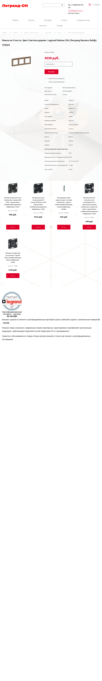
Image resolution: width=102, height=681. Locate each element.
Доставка (47, 20)
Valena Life (48, 33)
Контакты (43, 25)
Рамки (59, 33)
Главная (15, 20)
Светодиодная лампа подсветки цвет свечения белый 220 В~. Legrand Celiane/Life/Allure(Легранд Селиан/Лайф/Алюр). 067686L (63, 203)
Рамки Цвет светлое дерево (76, 33)
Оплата (64, 20)
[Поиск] (62, 5)
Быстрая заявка (73, 13)
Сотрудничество (83, 20)
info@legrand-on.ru (75, 10)
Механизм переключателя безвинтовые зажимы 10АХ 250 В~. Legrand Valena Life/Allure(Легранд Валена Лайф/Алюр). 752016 (12, 202)
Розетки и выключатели (31, 33)
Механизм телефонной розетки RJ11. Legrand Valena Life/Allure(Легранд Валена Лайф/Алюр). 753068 (12, 257)
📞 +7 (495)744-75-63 (76, 6)
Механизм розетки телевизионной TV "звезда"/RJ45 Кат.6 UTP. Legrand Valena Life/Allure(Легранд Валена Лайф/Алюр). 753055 (38, 203)
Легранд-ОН (15, 5)
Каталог (31, 20)
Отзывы (60, 25)
